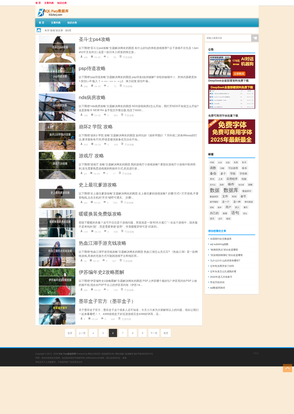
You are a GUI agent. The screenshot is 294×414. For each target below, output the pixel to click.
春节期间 (214, 201)
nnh (86, 231)
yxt (85, 173)
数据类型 (214, 196)
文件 (225, 196)
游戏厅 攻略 (91, 155)
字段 (232, 173)
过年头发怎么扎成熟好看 (223, 271)
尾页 (166, 333)
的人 (237, 207)
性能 (244, 178)
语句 (235, 212)
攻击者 (241, 184)
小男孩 (255, 353)
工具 (220, 179)
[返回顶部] (287, 368)
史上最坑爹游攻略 (98, 184)
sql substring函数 (219, 244)
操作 (231, 184)
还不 (220, 218)
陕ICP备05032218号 (143, 353)
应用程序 (232, 179)
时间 (234, 196)
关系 (236, 162)
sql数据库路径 (217, 287)
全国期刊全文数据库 (221, 238)
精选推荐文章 (108, 353)
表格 (225, 213)
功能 (222, 168)
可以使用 (233, 168)
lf (84, 319)
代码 (212, 162)
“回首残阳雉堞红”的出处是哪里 (226, 255)
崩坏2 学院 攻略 (96, 126)
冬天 (244, 162)
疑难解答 (129, 353)
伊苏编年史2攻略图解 (101, 271)
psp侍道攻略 (92, 68)
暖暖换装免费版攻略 (100, 213)
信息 (228, 162)
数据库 (231, 189)
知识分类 (62, 2)
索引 (246, 207)
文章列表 (49, 2)
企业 (220, 162)
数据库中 (246, 191)
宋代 (212, 178)
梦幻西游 (249, 201)
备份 (213, 173)
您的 (222, 184)
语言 (212, 218)
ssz (85, 202)
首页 (70, 333)
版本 (220, 207)
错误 (228, 218)
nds (86, 115)
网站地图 (120, 353)
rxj (85, 261)
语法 (245, 213)
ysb (86, 290)
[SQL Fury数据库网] (53, 6)
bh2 (86, 144)
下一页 (153, 333)
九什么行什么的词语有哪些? (225, 260)
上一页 (82, 333)
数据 (214, 189)
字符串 (243, 173)
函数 (213, 167)
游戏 (212, 207)
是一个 (225, 201)
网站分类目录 (94, 353)
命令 (244, 168)
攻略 (250, 184)
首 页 (38, 2)
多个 (223, 173)
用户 (228, 207)
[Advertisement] (102, 390)
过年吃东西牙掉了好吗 (222, 266)
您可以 (213, 184)
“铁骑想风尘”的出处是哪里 (224, 249)
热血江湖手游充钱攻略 (102, 242)
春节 (243, 196)
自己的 (214, 213)
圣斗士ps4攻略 (94, 39)
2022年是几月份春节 (221, 276)
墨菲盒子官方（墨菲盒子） (107, 300)
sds (86, 57)
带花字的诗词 (217, 282)
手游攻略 (127, 57)
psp (86, 86)
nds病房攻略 (92, 97)
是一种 (237, 201)
